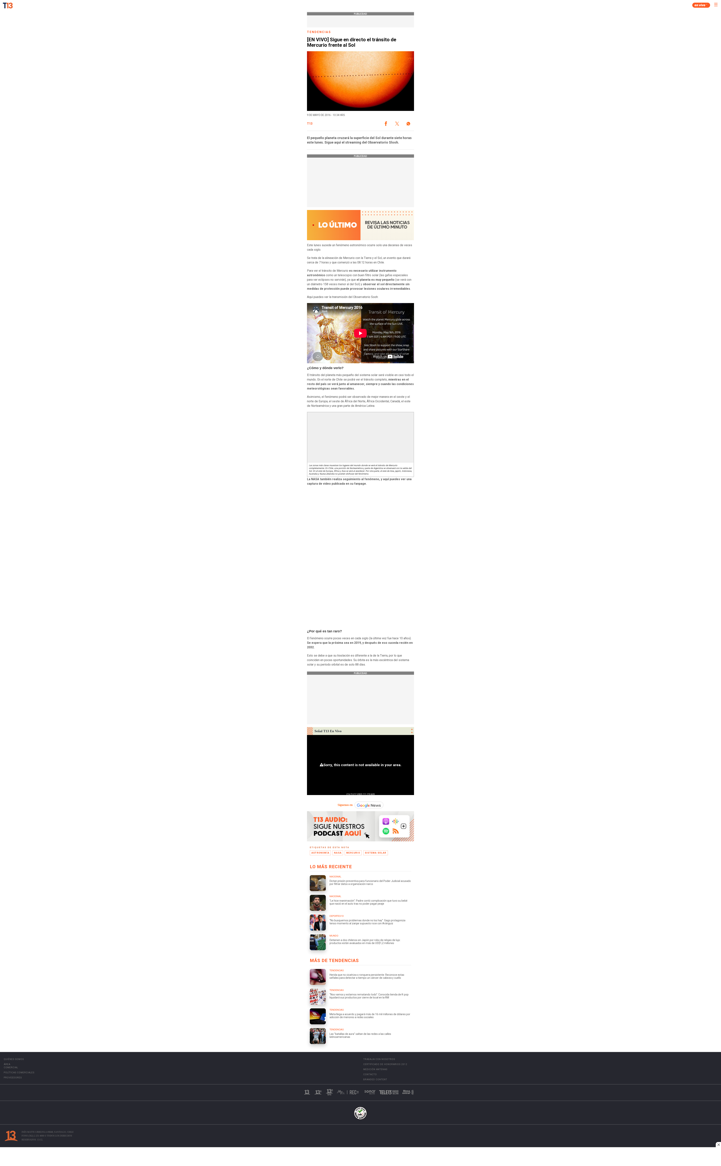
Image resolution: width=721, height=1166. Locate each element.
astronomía (320, 853)
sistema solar (375, 853)
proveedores (13, 1077)
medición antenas (375, 1069)
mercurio (353, 853)
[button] (385, 124)
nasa (338, 853)
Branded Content (375, 1079)
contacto (370, 1074)
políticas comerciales (19, 1072)
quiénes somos (14, 1059)
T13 (309, 123)
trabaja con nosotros (379, 1059)
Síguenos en (345, 804)
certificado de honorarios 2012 (385, 1064)
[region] (360, 1157)
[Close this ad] (718, 1144)
